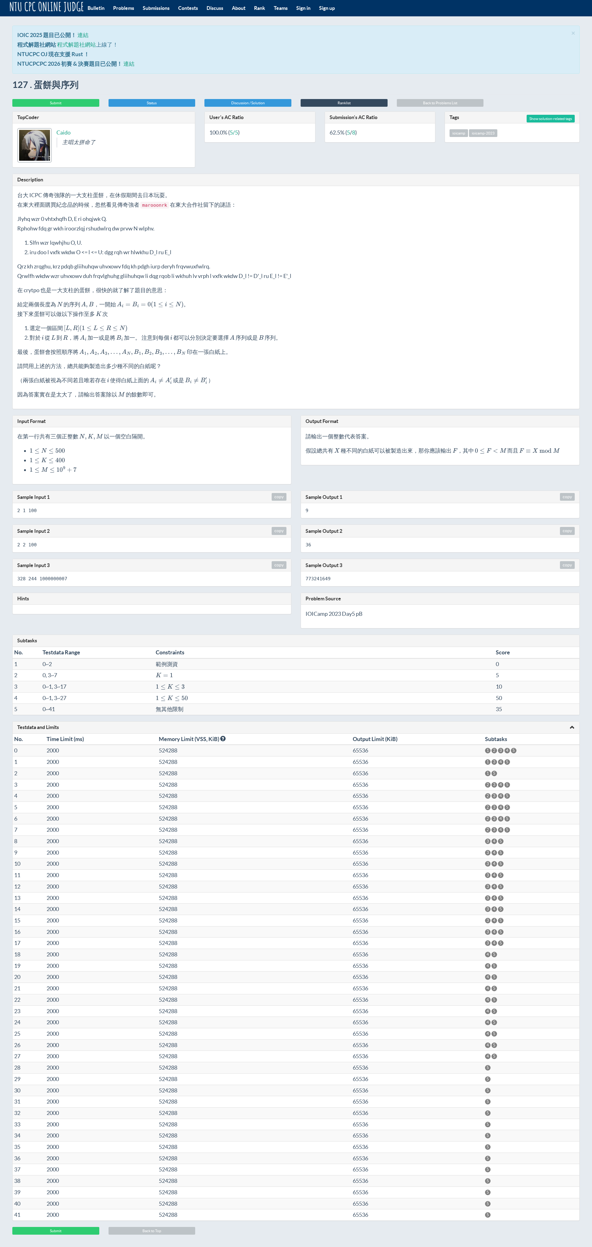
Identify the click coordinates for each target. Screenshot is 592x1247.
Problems (123, 8)
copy (279, 496)
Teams (281, 8)
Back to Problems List (440, 103)
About (238, 8)
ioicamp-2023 (483, 133)
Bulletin (96, 8)
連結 (82, 35)
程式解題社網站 (76, 44)
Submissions (156, 8)
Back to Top (151, 1231)
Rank (259, 8)
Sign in (303, 8)
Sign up (327, 8)
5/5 (234, 132)
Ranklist (344, 103)
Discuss (215, 8)
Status (152, 103)
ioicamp (458, 133)
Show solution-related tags (550, 119)
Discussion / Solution (248, 103)
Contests (188, 8)
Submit (55, 103)
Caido (63, 132)
